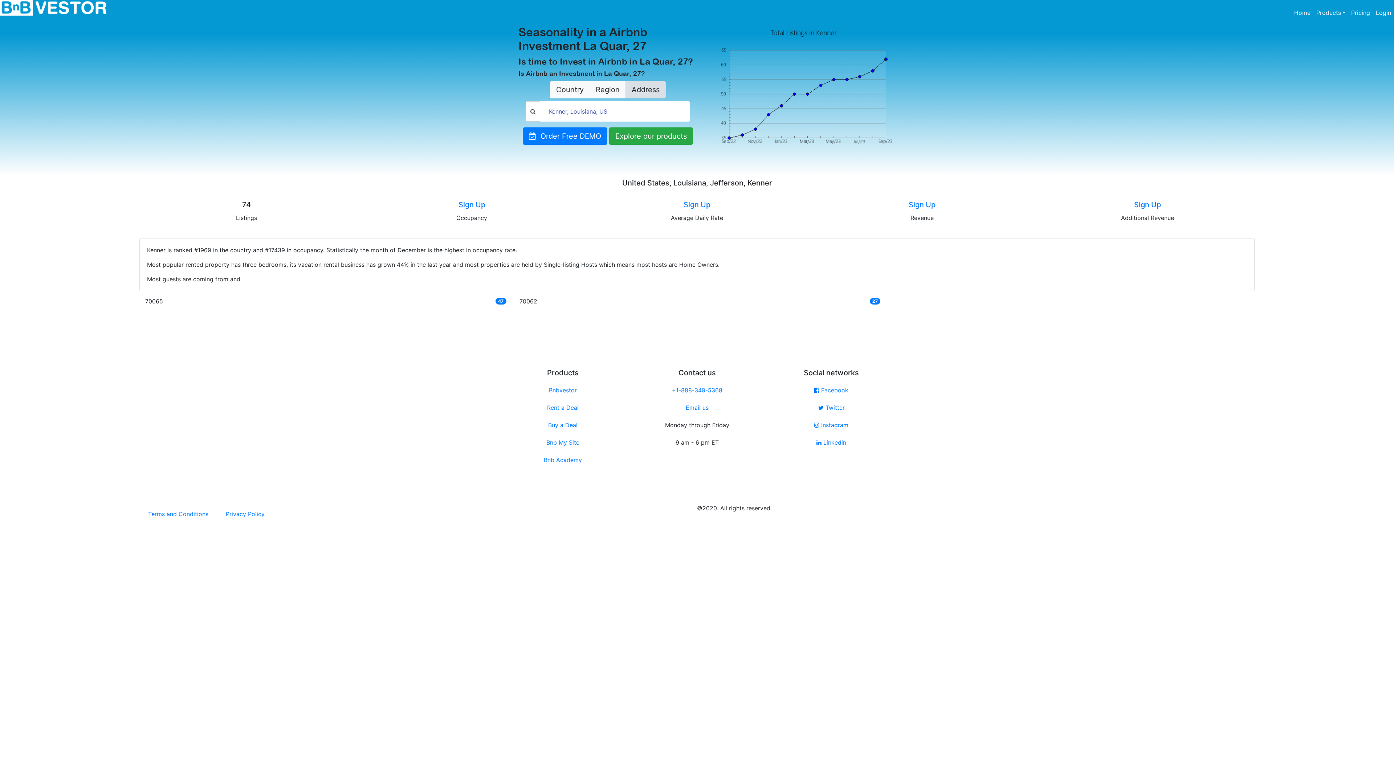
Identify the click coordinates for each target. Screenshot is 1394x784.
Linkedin (834, 442)
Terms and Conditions (178, 514)
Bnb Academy (563, 460)
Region (608, 89)
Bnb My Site (562, 442)
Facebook (833, 390)
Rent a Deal (563, 407)
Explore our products (651, 136)
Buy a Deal (563, 425)
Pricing (1360, 12)
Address (646, 89)
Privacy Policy (245, 514)
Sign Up (471, 204)
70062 (528, 301)
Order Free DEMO (568, 136)
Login (1383, 12)
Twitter (834, 407)
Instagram (833, 425)
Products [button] (1328, 12)
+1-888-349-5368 (697, 390)
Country (570, 89)
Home (1303, 12)
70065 (154, 301)
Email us (697, 407)
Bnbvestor (563, 390)
